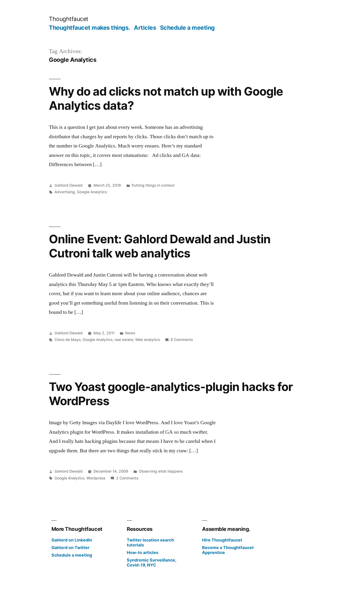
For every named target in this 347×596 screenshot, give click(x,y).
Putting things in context (153, 185)
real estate (123, 339)
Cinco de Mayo (67, 339)
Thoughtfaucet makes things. (89, 27)
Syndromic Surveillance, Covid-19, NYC (151, 562)
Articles (145, 27)
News (130, 333)
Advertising (65, 192)
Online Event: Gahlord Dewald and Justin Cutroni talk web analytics (160, 246)
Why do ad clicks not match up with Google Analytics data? (166, 98)
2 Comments (127, 478)
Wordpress (95, 478)
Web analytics (147, 339)
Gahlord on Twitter (70, 547)
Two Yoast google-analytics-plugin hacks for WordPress (171, 394)
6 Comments (182, 339)
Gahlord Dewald (69, 185)
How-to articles (142, 552)
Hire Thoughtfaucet (222, 539)
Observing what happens (161, 471)
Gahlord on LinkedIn (71, 539)
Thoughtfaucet (68, 18)
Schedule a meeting (187, 27)
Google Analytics (92, 192)
